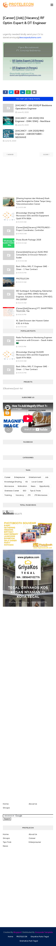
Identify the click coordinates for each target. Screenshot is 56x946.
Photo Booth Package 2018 (28, 239)
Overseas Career (11, 490)
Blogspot (17, 932)
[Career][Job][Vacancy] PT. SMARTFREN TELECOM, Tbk (34, 310)
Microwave (9, 486)
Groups (6, 807)
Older (45, 154)
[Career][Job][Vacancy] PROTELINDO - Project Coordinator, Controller (33, 229)
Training (8, 495)
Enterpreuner (19, 477)
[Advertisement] (28, 177)
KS (27, 481)
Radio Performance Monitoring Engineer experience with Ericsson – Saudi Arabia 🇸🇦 (34, 340)
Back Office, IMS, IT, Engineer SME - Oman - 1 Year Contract (32, 268)
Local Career (37, 481)
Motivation (22, 486)
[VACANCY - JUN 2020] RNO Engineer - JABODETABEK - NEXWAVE (29, 134)
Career (7, 477)
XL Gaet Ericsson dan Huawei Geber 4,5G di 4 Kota (32, 322)
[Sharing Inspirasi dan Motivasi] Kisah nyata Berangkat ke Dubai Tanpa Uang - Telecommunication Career (34, 201)
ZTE (29, 495)
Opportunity (44, 486)
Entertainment (35, 477)
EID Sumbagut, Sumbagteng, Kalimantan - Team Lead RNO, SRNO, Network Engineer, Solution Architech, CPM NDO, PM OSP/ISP (34, 295)
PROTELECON (22, 278)
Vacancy (20, 495)
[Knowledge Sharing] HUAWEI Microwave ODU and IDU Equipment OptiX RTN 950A (32, 216)
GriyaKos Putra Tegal (40, 936)
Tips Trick (7, 842)
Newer (10, 154)
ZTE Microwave (40, 495)
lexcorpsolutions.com (30, 37)
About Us (33, 804)
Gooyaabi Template (44, 932)
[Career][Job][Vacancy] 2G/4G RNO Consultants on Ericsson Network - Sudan (32, 255)
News (33, 486)
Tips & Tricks (35, 490)
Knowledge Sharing (13, 481)
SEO (24, 490)
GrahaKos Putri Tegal (29, 941)
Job (46, 477)
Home (6, 804)
